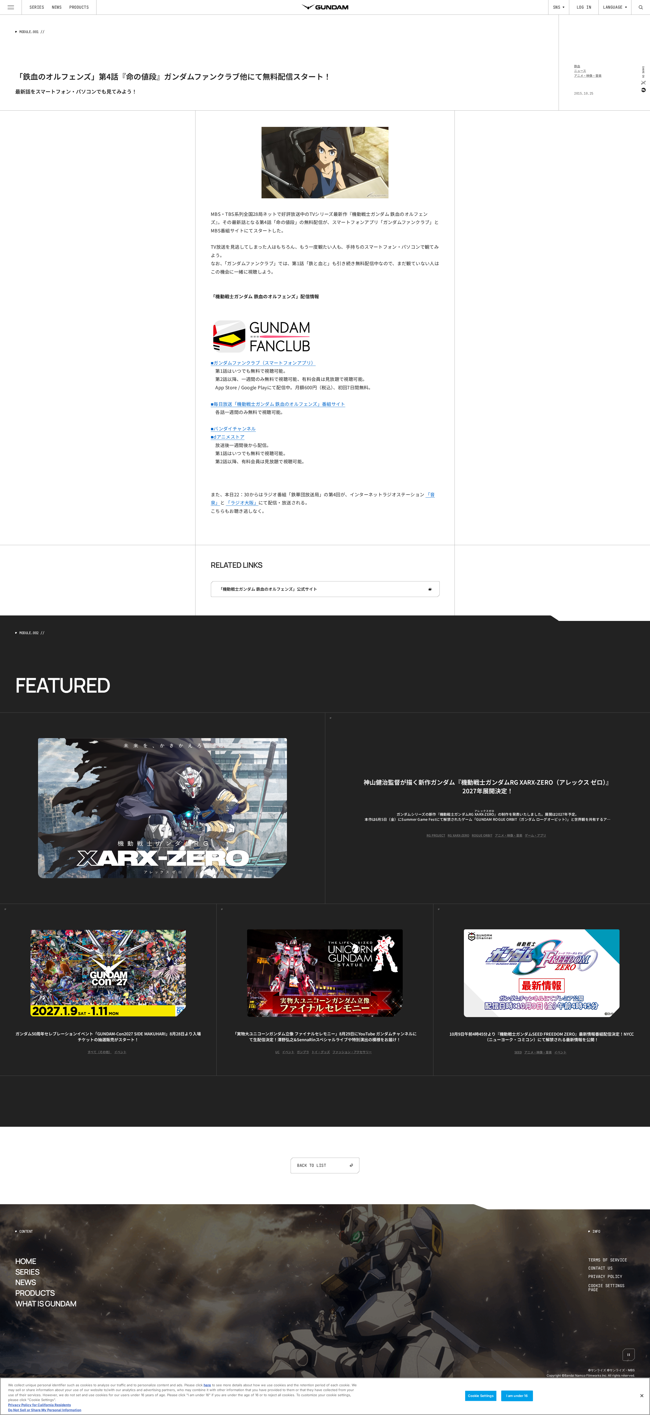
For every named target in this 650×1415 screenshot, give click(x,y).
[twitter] (643, 82)
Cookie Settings (481, 1396)
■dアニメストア (228, 436)
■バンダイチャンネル (233, 428)
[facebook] (643, 89)
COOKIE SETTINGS (612, 1287)
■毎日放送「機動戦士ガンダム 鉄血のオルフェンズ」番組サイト (278, 403)
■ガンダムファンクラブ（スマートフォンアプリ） (263, 362)
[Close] (641, 1395)
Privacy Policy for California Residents (39, 1405)
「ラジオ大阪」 (242, 502)
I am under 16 (517, 1396)
